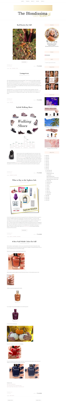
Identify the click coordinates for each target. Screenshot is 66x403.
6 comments (9, 234)
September (49, 182)
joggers (14, 89)
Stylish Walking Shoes (24, 107)
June (47, 186)
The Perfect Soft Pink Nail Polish (52, 116)
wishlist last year (27, 226)
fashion (13, 68)
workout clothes (13, 175)
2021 (46, 162)
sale (9, 222)
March (48, 191)
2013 (46, 200)
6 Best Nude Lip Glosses (52, 137)
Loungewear (24, 73)
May (47, 188)
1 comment (9, 393)
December (49, 170)
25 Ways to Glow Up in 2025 (52, 148)
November (49, 171)
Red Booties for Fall (24, 25)
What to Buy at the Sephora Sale (24, 180)
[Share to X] (39, 66)
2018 (46, 167)
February (48, 192)
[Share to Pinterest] (41, 66)
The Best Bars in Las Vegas (52, 106)
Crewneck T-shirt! (27, 81)
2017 (46, 168)
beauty (11, 236)
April (47, 189)
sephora (18, 236)
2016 (46, 195)
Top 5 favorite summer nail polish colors (14, 385)
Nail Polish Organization (11, 384)
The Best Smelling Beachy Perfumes (52, 127)
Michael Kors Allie (22, 157)
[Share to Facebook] (37, 66)
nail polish (12, 395)
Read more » (24, 230)
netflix (40, 90)
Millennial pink (18, 162)
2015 (46, 197)
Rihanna (14, 236)
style (17, 68)
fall (10, 68)
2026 (46, 155)
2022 (46, 161)
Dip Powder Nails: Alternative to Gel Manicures (15, 386)
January (48, 194)
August (48, 183)
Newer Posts (10, 400)
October (48, 180)
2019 (46, 165)
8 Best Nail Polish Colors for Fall (24, 241)
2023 (46, 159)
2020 (47, 164)
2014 (46, 198)
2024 (47, 158)
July (47, 185)
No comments (9, 66)
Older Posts (38, 400)
